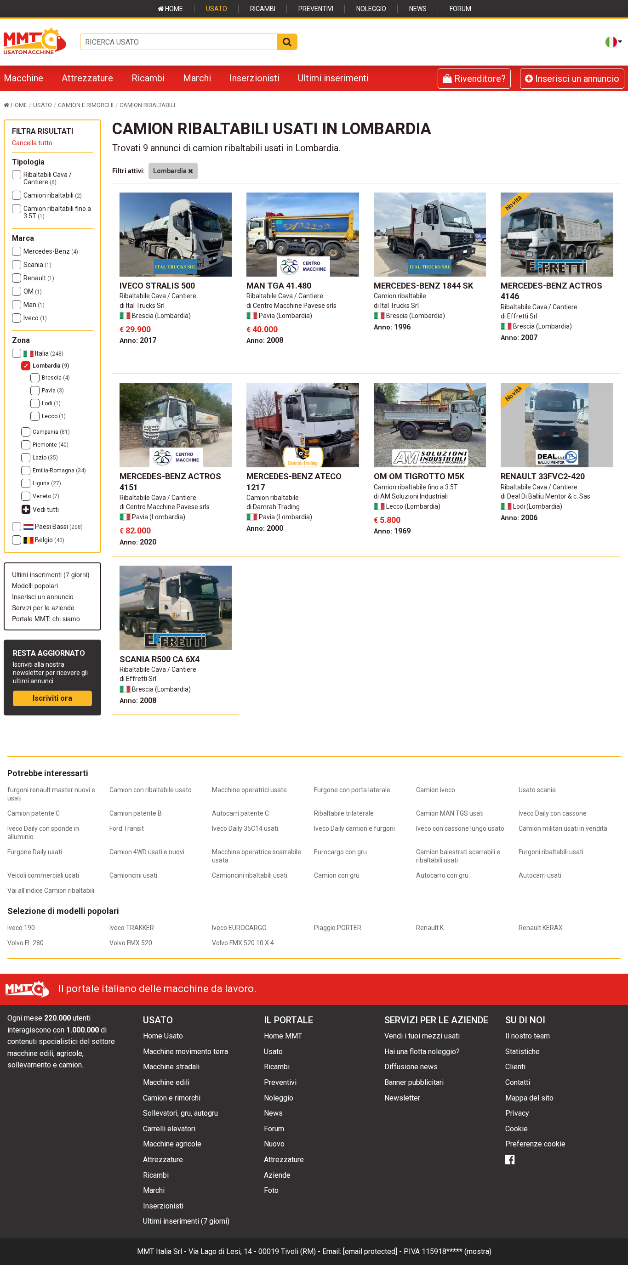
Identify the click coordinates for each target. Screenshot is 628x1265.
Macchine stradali (171, 1066)
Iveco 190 (21, 927)
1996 (392, 327)
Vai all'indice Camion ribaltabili (50, 890)
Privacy (517, 1113)
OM (32, 291)
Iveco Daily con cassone (553, 813)
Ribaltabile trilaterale (344, 813)
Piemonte (51, 445)
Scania (37, 264)
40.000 (262, 329)
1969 (392, 531)
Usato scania (537, 790)
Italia (48, 353)
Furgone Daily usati (34, 852)
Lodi (51, 403)
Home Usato (163, 1036)
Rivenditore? (479, 78)
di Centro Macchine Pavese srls (291, 305)
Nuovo (274, 1144)
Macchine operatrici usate (249, 790)
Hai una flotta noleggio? (422, 1051)
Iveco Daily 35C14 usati (245, 828)
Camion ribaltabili (52, 195)
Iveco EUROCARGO (239, 927)
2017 (138, 340)
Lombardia (51, 366)
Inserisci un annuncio (576, 78)
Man (34, 304)
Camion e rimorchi (171, 1098)
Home (173, 8)
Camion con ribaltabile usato (150, 790)
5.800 (387, 520)
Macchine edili (166, 1082)
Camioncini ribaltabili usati (249, 875)
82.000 (135, 530)
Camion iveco (435, 790)
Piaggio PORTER (337, 927)
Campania (51, 432)
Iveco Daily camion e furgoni (354, 828)
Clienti (515, 1066)
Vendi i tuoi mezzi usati (422, 1036)
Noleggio (371, 8)
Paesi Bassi (58, 526)
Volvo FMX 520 (130, 943)
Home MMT (283, 1036)
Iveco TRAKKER (131, 927)
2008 (264, 340)
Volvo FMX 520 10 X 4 (243, 943)
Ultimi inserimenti (333, 78)
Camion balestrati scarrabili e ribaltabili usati (458, 856)
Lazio (45, 457)
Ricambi (262, 8)
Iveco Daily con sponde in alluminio (43, 832)
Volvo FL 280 (25, 943)
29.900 (135, 329)
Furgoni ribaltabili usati (551, 852)
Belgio (49, 540)
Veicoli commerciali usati (43, 875)
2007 (519, 337)
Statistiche (522, 1051)
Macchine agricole (172, 1144)
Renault (38, 278)
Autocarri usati (540, 875)
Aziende (277, 1175)
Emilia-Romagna (59, 470)
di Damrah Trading (273, 507)
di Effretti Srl (519, 316)
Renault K (430, 927)
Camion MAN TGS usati (450, 813)
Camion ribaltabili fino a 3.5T (57, 212)
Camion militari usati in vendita (563, 828)
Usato (216, 8)
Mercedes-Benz (50, 251)
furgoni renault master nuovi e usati (51, 794)
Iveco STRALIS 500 (157, 285)
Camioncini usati (133, 875)
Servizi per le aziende (43, 607)
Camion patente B (135, 813)
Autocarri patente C (240, 813)
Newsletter (402, 1098)
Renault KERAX (541, 927)
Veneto (46, 496)
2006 (519, 517)
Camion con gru (337, 875)
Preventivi (315, 8)
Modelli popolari (35, 585)
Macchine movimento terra (185, 1051)
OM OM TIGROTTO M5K (419, 476)
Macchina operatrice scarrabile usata (256, 856)
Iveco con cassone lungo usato (460, 828)
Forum (460, 8)
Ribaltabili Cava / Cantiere (47, 178)
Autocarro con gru (442, 875)
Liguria (47, 483)
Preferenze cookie (535, 1144)
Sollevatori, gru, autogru (180, 1113)
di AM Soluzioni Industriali (411, 496)
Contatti (517, 1082)
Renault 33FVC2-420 (543, 476)
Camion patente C (33, 813)
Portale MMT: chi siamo (46, 618)
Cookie (516, 1128)
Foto (271, 1190)
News (418, 8)
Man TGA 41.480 (278, 285)
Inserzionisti (254, 78)
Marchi (197, 78)
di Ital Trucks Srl (142, 305)
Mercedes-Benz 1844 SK (423, 285)
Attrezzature (87, 78)
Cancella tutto (32, 143)
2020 (138, 542)
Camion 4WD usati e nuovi (146, 852)
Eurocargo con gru (340, 852)
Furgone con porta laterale (352, 790)
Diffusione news (411, 1066)
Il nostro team (527, 1036)
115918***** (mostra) (456, 1251)
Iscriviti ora (52, 698)
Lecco (54, 416)
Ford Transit (126, 828)
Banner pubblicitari (414, 1082)
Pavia (53, 390)
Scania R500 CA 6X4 (160, 659)
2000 (264, 528)
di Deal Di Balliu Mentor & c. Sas (545, 496)
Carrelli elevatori (169, 1128)
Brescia (56, 377)
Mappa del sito (529, 1098)
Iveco (35, 318)
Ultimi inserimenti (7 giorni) (51, 574)
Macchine (23, 78)
